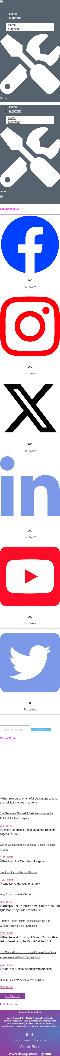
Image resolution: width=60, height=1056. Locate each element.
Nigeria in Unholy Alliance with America (22, 979)
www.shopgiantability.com (30, 1054)
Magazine (15, 17)
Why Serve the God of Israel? (16, 894)
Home (12, 25)
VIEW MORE (12, 996)
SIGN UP (41, 729)
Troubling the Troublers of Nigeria (18, 872)
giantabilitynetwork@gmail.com (30, 1040)
